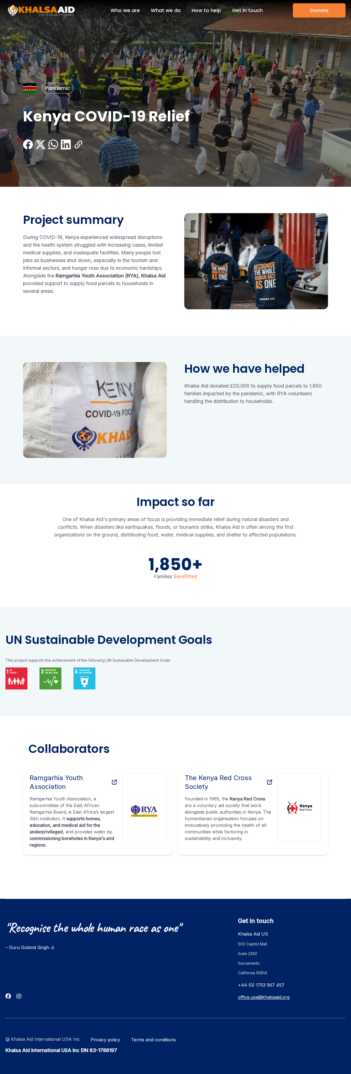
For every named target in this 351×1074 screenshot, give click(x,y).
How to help (206, 10)
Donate (319, 10)
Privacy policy (105, 1039)
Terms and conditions (153, 1039)
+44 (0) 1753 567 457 (261, 985)
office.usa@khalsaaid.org (264, 997)
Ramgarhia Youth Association (56, 782)
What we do (166, 10)
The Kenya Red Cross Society (218, 782)
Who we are (125, 10)
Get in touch (247, 10)
